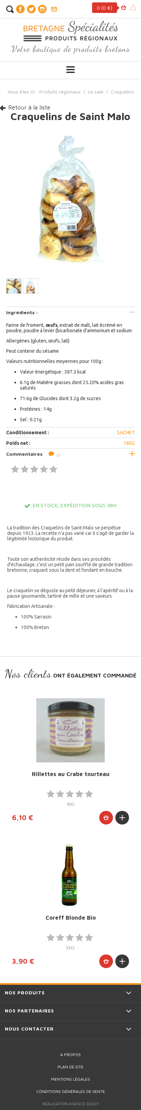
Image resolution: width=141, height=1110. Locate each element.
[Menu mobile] (70, 69)
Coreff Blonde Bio (71, 917)
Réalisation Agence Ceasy (70, 1103)
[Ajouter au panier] (106, 817)
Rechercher (10, 9)
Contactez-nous (54, 9)
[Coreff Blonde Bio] (70, 874)
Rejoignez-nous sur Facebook (20, 9)
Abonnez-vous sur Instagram (42, 9)
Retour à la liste (29, 107)
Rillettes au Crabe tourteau (71, 774)
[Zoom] (70, 199)
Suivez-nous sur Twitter (31, 9)
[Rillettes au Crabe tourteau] (70, 730)
